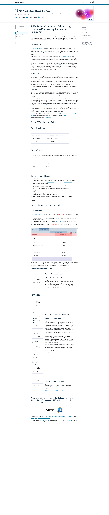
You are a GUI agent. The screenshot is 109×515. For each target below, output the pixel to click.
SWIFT (71, 416)
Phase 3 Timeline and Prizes (87, 30)
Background (84, 27)
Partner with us (36, 2)
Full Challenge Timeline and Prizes (87, 38)
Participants (18, 37)
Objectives (84, 29)
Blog (83, 2)
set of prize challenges (65, 56)
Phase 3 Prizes (85, 34)
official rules (48, 117)
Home (17, 33)
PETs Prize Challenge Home (21, 42)
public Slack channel (68, 182)
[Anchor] (43, 44)
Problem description (20, 34)
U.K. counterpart (46, 420)
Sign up (91, 2)
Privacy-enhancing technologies (37, 48)
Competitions (29, 2)
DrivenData (77, 2)
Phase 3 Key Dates (85, 32)
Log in (86, 2)
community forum (59, 113)
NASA (69, 416)
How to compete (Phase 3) (87, 35)
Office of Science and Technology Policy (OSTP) (57, 416)
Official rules (18, 36)
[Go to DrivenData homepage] (19, 2)
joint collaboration (68, 420)
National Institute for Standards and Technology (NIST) (52, 399)
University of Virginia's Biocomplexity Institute (40, 418)
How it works (44, 2)
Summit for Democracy (61, 64)
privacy (17, 9)
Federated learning (48, 50)
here (47, 104)
